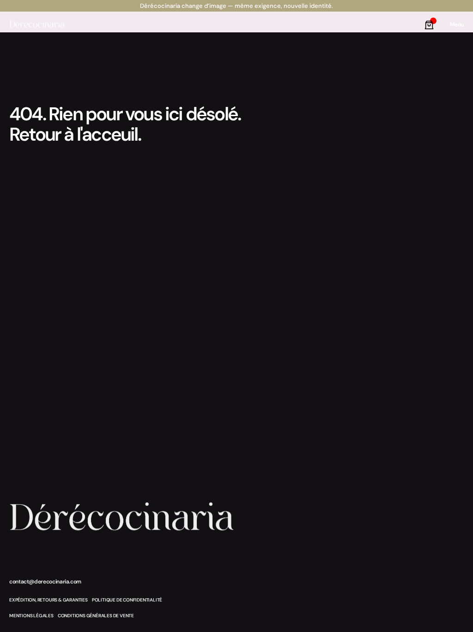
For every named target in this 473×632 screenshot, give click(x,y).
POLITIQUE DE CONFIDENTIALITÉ (127, 600)
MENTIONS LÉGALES (31, 616)
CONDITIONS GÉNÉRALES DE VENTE (96, 616)
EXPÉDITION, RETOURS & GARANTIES (48, 600)
